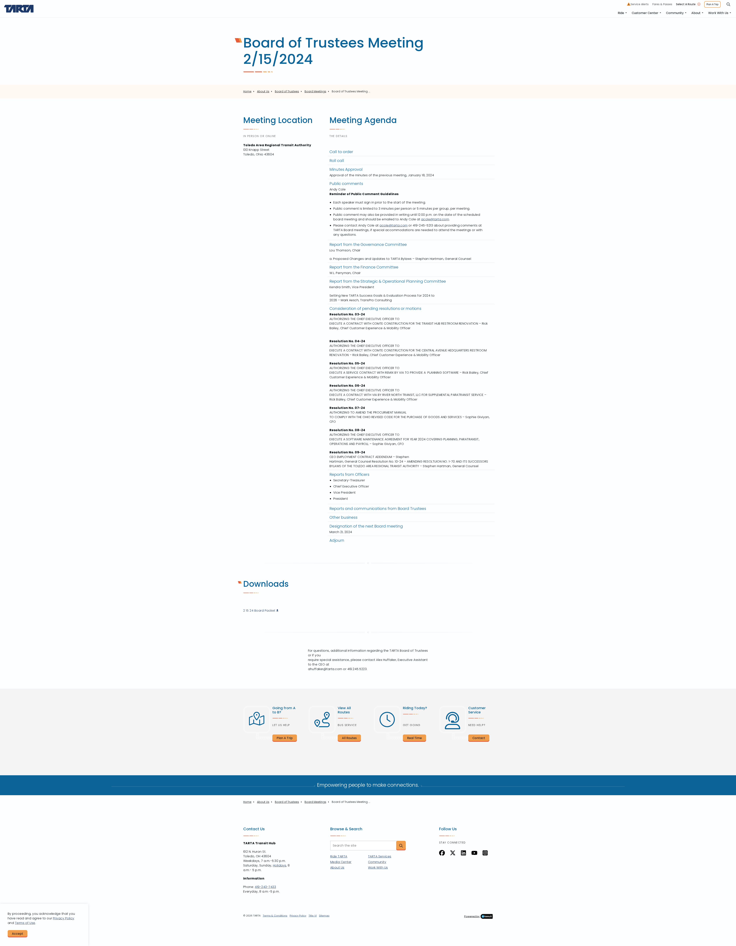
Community (675, 13)
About (696, 13)
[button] (401, 845)
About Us (337, 867)
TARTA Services (379, 856)
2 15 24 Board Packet (259, 610)
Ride (621, 13)
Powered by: (472, 916)
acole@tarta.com (435, 219)
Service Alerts (639, 4)
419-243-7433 (265, 887)
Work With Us (718, 13)
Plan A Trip (712, 4)
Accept (17, 933)
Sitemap (324, 915)
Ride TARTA (338, 856)
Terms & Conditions (275, 915)
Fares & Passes (662, 4)
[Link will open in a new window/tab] (442, 853)
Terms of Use (25, 923)
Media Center (341, 862)
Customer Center (645, 13)
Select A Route (686, 4)
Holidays (279, 865)
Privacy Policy (298, 915)
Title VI (313, 915)
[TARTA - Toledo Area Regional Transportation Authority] (19, 8)
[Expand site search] (728, 4)
